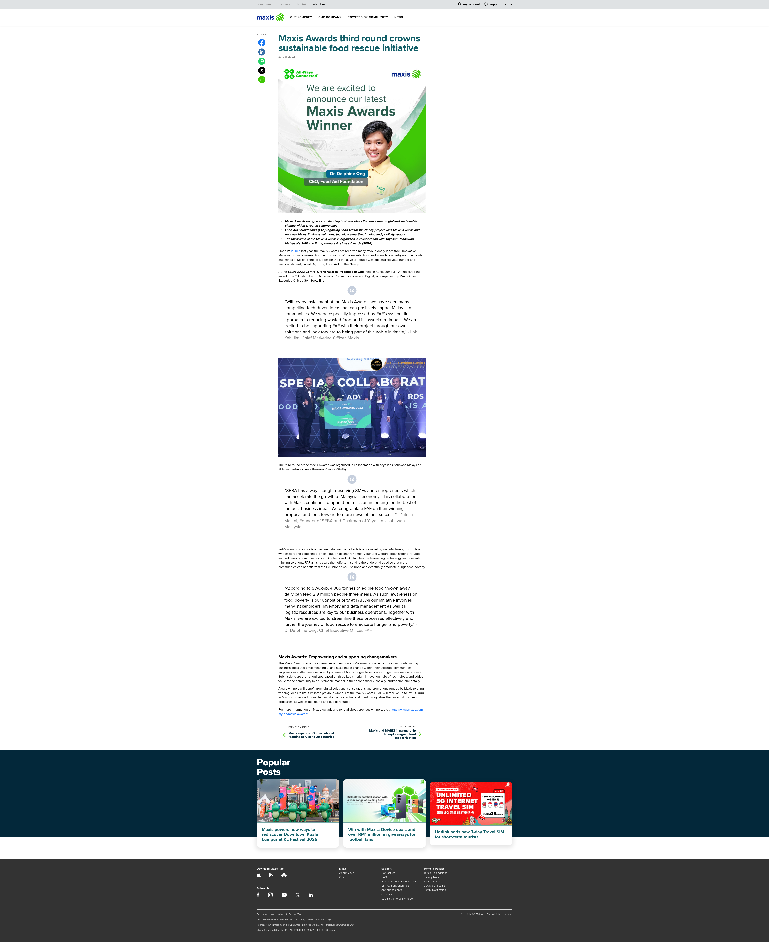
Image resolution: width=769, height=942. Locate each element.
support (495, 4)
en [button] (506, 4)
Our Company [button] (329, 17)
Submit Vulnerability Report (397, 898)
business (284, 4)
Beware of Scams (434, 885)
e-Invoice (387, 894)
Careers (343, 877)
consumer (264, 4)
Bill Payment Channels (395, 885)
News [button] (398, 17)
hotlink (302, 4)
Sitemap (330, 930)
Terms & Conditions (435, 873)
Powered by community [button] (368, 17)
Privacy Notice (432, 877)
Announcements (391, 890)
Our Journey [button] (301, 17)
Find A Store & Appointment (398, 881)
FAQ (384, 877)
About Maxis (346, 873)
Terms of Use (432, 881)
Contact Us (388, 873)
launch (295, 251)
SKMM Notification (435, 890)
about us (319, 4)
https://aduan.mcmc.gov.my (340, 924)
